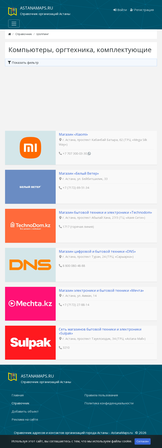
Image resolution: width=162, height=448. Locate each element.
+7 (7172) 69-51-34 (76, 188)
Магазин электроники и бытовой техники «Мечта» (101, 290)
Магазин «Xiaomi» (73, 134)
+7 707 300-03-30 (75, 153)
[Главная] (9, 34)
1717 (66, 227)
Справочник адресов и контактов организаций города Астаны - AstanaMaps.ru (74, 432)
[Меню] (14, 24)
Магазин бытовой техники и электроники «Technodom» (105, 212)
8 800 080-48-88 (74, 266)
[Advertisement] (81, 97)
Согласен (142, 441)
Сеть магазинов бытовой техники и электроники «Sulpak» (100, 331)
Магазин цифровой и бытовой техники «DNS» (97, 251)
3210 (66, 347)
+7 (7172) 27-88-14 (76, 305)
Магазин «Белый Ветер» (79, 173)
